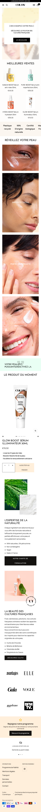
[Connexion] (34, 5)
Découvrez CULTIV (15, 658)
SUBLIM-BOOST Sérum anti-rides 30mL (10, 86)
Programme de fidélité (10, 767)
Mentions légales (8, 771)
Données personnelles (7, 780)
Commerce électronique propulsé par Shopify (26, 793)
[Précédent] (3, 436)
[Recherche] (7, 5)
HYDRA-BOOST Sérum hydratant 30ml (10, 113)
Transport (6, 775)
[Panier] (38, 5)
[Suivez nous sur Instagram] (24, 769)
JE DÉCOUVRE (21, 40)
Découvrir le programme (20, 733)
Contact (5, 786)
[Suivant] (38, 436)
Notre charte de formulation (20, 561)
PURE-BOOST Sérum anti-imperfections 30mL (30, 86)
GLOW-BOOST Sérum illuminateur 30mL (30, 113)
